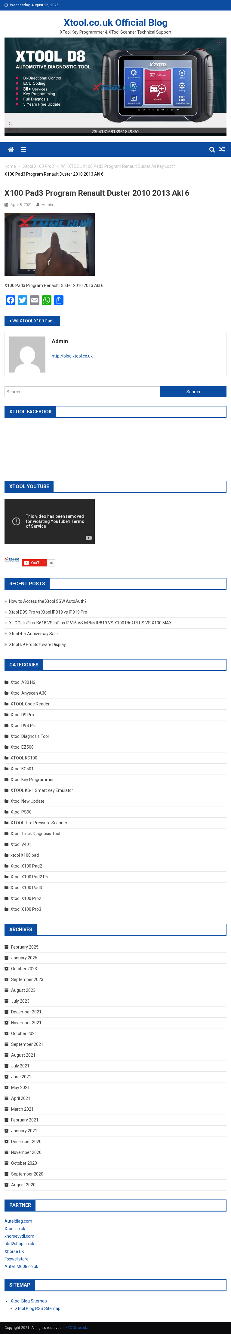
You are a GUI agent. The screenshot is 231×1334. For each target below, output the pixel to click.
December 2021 (26, 1012)
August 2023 (23, 990)
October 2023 (24, 968)
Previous (12, 85)
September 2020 (27, 1174)
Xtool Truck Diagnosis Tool (35, 833)
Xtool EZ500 (22, 747)
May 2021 (20, 1087)
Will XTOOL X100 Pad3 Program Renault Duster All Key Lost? (36, 320)
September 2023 (27, 979)
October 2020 (24, 1163)
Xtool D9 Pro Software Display (37, 644)
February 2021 (24, 1120)
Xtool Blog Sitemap (29, 1301)
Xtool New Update (28, 801)
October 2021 (24, 1033)
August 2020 (23, 1184)
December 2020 (26, 1141)
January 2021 (24, 1130)
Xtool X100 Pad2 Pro (30, 876)
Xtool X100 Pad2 (26, 866)
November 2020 (26, 1152)
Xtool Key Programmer (32, 779)
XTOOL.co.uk (76, 1328)
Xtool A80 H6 (23, 682)
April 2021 (20, 1098)
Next (218, 85)
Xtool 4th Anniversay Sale (33, 633)
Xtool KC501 (22, 768)
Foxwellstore (17, 1259)
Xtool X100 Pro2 (26, 898)
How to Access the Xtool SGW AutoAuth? (48, 601)
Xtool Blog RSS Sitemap (37, 1308)
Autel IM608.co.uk (21, 1266)
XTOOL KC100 (24, 758)
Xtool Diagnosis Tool (30, 736)
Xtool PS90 (21, 812)
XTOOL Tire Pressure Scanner (39, 822)
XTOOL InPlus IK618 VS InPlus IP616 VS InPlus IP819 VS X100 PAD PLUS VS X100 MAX (90, 622)
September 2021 (27, 1044)
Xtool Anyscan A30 (29, 693)
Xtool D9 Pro (22, 714)
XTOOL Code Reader (30, 704)
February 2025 (24, 947)
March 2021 (22, 1109)
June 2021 (21, 1076)
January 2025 (24, 957)
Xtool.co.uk (15, 1228)
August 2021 (23, 1055)
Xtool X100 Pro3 (26, 909)
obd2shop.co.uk (19, 1243)
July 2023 (20, 1001)
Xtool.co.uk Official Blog (116, 22)
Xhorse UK (14, 1251)
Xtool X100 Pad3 (26, 887)
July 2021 (20, 1066)
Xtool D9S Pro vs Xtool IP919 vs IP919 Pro (48, 612)
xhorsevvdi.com (19, 1236)
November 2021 (26, 1022)
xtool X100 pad (25, 855)
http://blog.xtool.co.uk (72, 356)
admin (47, 204)
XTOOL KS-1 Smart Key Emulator (42, 790)
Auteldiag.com (18, 1221)
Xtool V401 (21, 844)
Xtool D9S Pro (24, 725)
